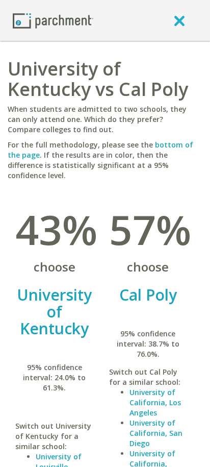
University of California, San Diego (155, 433)
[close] (179, 20)
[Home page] (53, 20)
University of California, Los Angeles (155, 402)
